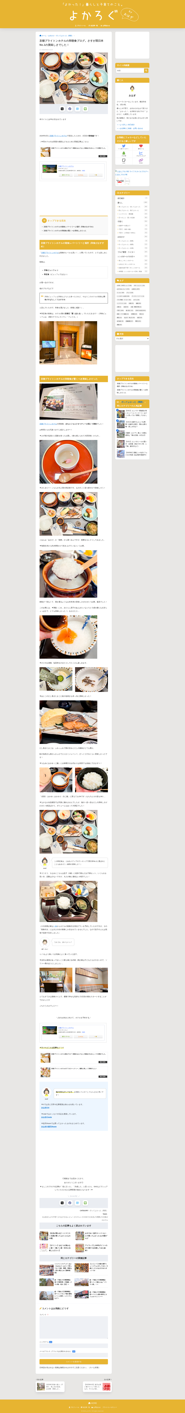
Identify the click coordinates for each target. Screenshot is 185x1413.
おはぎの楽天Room (49, 1127)
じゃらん (80, 175)
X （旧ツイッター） (124, 148)
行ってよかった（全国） (133, 248)
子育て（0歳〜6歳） (133, 229)
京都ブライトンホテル (58, 136)
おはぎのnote (46, 1117)
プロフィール (81, 25)
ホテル (105, 1220)
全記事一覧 (94, 25)
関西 (98, 1217)
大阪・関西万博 (136, 307)
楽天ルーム (141, 148)
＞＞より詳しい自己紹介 (126, 125)
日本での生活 (89, 1217)
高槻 (119, 324)
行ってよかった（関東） (133, 241)
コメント (44, 1315)
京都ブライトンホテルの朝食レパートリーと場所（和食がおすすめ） (69, 227)
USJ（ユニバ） (139, 285)
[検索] (146, 70)
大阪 (126, 307)
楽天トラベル (66, 175)
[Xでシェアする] (62, 109)
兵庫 (119, 307)
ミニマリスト (121, 303)
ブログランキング (141, 156)
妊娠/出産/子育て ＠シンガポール (133, 268)
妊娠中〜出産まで (133, 225)
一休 (95, 175)
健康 (138, 303)
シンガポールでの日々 (132, 256)
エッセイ (120, 292)
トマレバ (66, 168)
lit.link (141, 163)
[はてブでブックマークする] (77, 109)
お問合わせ (106, 25)
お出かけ (132, 237)
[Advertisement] (75, 127)
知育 (139, 317)
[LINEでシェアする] (85, 109)
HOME (93, 1403)
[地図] (83, 170)
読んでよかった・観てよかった (133, 210)
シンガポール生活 (123, 296)
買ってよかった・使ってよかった (133, 207)
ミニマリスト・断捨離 (133, 214)
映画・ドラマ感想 (123, 314)
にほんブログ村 (121, 175)
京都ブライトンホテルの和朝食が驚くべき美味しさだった (65, 231)
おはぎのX (45, 1108)
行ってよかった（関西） (99, 1211)
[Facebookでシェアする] (70, 109)
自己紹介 (132, 198)
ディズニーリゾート (138, 296)
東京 (142, 314)
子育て (55, 1217)
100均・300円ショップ (124, 285)
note (123, 163)
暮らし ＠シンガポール (133, 260)
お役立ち (46, 1217)
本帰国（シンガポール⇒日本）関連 (133, 271)
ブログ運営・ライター (132, 252)
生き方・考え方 (129, 317)
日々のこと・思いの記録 (133, 217)
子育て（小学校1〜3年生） (133, 233)
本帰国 (134, 314)
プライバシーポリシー (110, 1407)
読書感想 (129, 321)
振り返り (129, 310)
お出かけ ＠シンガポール (133, 264)
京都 (105, 1217)
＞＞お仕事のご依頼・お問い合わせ (130, 128)
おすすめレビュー (67, 1217)
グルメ (79, 1217)
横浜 (119, 317)
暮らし (132, 203)
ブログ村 (124, 156)
